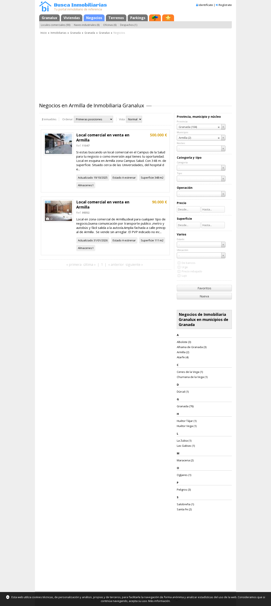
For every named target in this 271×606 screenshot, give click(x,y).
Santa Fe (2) (184, 509)
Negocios (94, 17)
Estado (117, 177)
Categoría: (182, 162)
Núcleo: (181, 143)
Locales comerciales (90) (55, 25)
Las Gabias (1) (186, 446)
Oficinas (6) (109, 25)
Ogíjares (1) (184, 475)
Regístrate (225, 5)
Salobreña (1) (185, 504)
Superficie (147, 177)
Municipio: (183, 132)
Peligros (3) (184, 489)
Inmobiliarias (58, 33)
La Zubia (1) (184, 440)
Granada (75, 33)
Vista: (122, 119)
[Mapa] (155, 17)
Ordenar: (67, 119)
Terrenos (116, 17)
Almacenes (85, 185)
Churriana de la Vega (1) (192, 377)
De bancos (188, 263)
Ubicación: (183, 250)
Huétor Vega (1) (186, 426)
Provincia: (182, 121)
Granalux (49, 17)
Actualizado (85, 177)
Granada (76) (185, 406)
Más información (159, 601)
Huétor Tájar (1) (186, 421)
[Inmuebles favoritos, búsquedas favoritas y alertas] (168, 17)
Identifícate (206, 5)
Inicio (43, 33)
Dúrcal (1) (183, 391)
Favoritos (204, 288)
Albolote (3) (184, 342)
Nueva (204, 296)
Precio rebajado (192, 271)
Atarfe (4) (182, 357)
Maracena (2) (185, 460)
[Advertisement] (135, 67)
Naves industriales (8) (87, 25)
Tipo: (180, 173)
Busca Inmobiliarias (80, 5)
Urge (185, 267)
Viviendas (72, 17)
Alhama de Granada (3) (191, 347)
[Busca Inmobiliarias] (45, 10)
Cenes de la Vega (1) (190, 372)
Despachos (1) (128, 25)
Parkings (137, 17)
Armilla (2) (183, 352)
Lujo (184, 275)
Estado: (181, 239)
